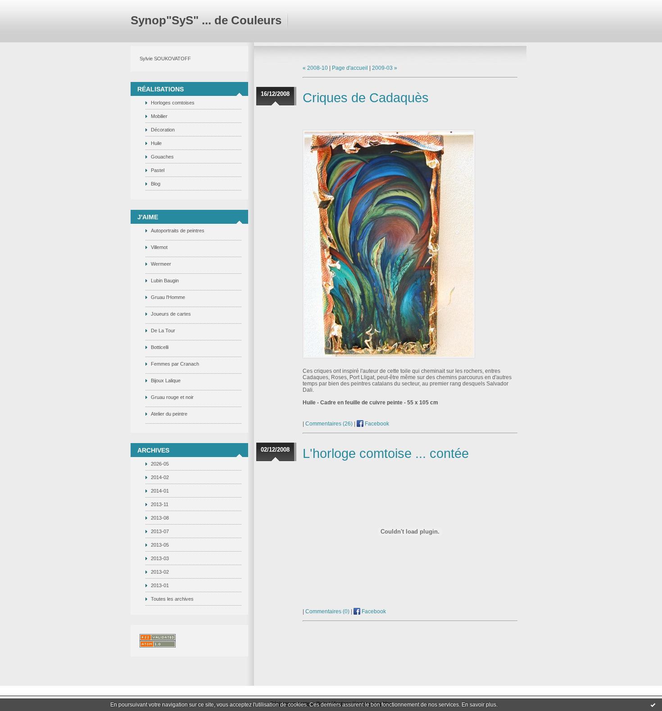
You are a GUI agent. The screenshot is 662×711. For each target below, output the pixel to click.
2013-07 (160, 531)
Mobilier (159, 116)
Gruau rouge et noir (172, 397)
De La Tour (163, 330)
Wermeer (161, 264)
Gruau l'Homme (168, 297)
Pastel (157, 170)
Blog (155, 183)
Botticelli (159, 347)
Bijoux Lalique (166, 380)
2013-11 (159, 504)
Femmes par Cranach (175, 364)
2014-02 (160, 477)
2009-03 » (384, 68)
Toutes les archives (172, 599)
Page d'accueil (350, 68)
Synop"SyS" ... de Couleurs (206, 20)
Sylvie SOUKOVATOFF (165, 58)
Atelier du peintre (169, 414)
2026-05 (160, 463)
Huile (156, 143)
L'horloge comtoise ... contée (386, 453)
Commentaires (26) (329, 424)
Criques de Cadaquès (366, 98)
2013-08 (160, 518)
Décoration (163, 129)
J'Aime (147, 217)
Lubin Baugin (165, 280)
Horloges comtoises (173, 102)
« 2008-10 (315, 68)
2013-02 (160, 572)
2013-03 (160, 558)
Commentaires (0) (327, 611)
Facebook (376, 424)
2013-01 (160, 585)
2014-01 (160, 491)
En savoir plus (479, 705)
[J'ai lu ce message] (653, 704)
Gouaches (162, 156)
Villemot (159, 247)
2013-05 (160, 545)
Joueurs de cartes (171, 314)
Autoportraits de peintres (177, 230)
